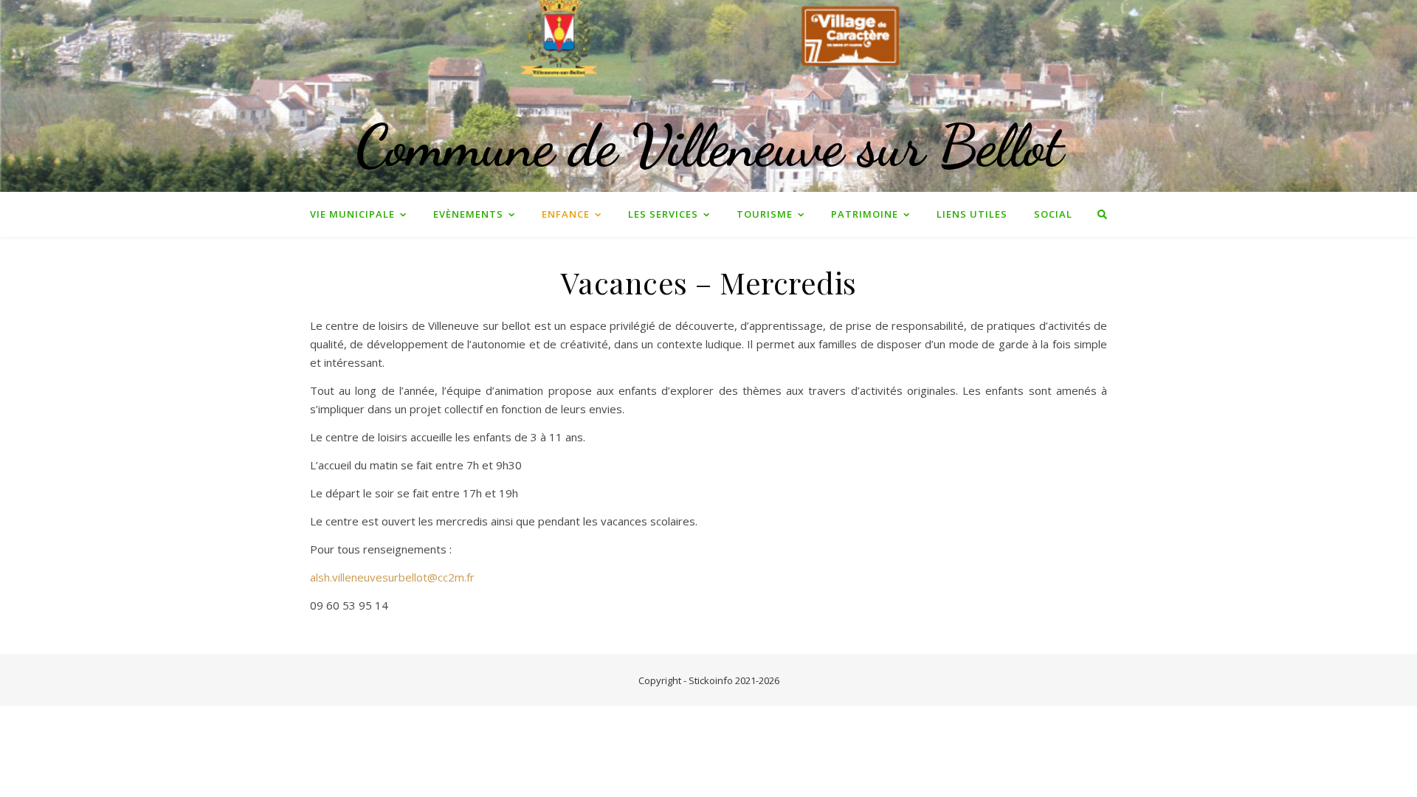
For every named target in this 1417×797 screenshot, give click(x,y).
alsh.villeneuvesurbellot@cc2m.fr (392, 577)
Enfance (566, 214)
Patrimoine (864, 214)
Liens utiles (972, 214)
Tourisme (765, 214)
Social (1053, 214)
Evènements (468, 214)
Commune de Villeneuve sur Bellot (709, 145)
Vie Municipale (352, 214)
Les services (663, 214)
